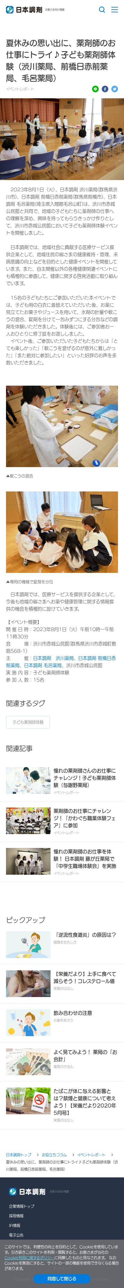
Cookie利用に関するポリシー (29, 1257)
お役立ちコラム (54, 1155)
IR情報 (14, 1225)
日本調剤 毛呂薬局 (43, 665)
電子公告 (16, 1235)
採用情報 (16, 1216)
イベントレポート (91, 1155)
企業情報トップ (21, 1206)
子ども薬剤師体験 (28, 722)
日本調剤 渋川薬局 (53, 658)
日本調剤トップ (18, 1155)
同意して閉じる (62, 1279)
